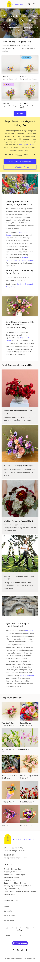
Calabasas (14, 287)
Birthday (5, 826)
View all (20, 113)
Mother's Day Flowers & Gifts (29, 776)
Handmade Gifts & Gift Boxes (9, 776)
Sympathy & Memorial (11, 749)
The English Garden (26, 145)
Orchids (23, 749)
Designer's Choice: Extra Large (27, 106)
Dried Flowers (26, 802)
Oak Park (20, 284)
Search (6, 906)
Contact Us (8, 911)
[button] (4, 4)
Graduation (25, 826)
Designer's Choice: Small (9, 79)
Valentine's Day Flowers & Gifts (8, 724)
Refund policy (9, 920)
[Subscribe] (20, 935)
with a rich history (27, 675)
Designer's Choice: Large (9, 106)
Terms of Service (10, 916)
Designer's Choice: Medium (28, 79)
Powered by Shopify (29, 958)
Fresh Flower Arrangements (26, 724)
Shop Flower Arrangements (20, 161)
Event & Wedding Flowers (20, 167)
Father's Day (7, 802)
